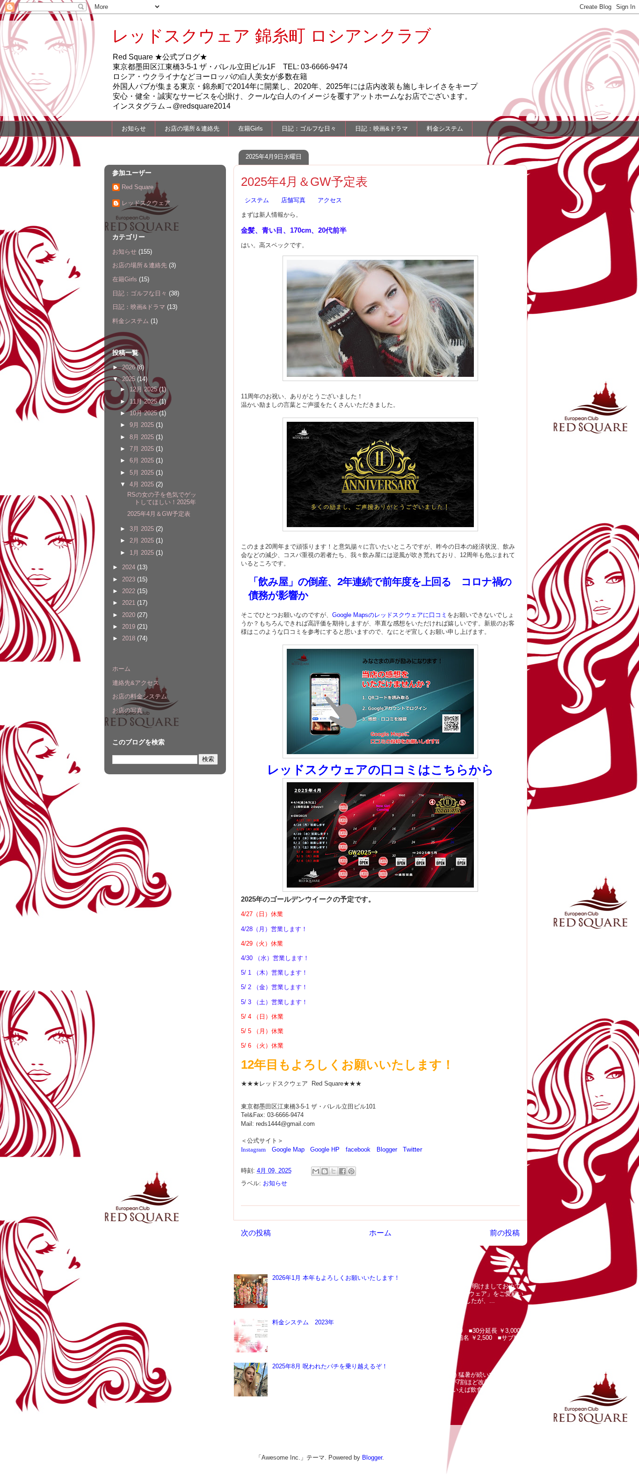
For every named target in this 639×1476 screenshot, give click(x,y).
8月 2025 (143, 437)
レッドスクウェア (146, 202)
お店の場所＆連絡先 (192, 128)
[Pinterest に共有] (351, 1171)
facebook (358, 1149)
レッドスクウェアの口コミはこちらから (380, 770)
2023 (129, 579)
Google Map (288, 1149)
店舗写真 (293, 200)
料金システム (445, 128)
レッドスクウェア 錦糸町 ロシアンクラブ (271, 35)
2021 (129, 602)
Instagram (253, 1149)
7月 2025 (143, 448)
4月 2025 (143, 484)
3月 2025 (143, 528)
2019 (129, 626)
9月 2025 (143, 424)
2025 (129, 378)
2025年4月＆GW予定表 (158, 513)
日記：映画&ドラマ (381, 128)
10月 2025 (144, 413)
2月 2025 (143, 540)
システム (257, 200)
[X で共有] (333, 1171)
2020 (129, 614)
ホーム (380, 1233)
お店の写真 (127, 710)
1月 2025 (143, 552)
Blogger (387, 1149)
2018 (129, 638)
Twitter (412, 1149)
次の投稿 (256, 1233)
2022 (129, 591)
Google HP (325, 1149)
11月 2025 (144, 401)
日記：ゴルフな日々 (309, 128)
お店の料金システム (139, 696)
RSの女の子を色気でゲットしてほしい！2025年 (161, 498)
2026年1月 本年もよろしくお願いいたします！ (336, 1277)
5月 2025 (143, 472)
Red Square (137, 187)
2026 (129, 367)
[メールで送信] (315, 1171)
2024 (129, 567)
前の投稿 (505, 1233)
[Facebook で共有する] (342, 1171)
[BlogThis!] (324, 1171)
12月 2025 (144, 389)
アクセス (330, 200)
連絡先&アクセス (135, 682)
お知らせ (134, 128)
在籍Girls (250, 128)
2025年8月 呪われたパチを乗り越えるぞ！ (330, 1366)
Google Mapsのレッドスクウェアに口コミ (389, 614)
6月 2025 (143, 460)
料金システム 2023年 (303, 1322)
